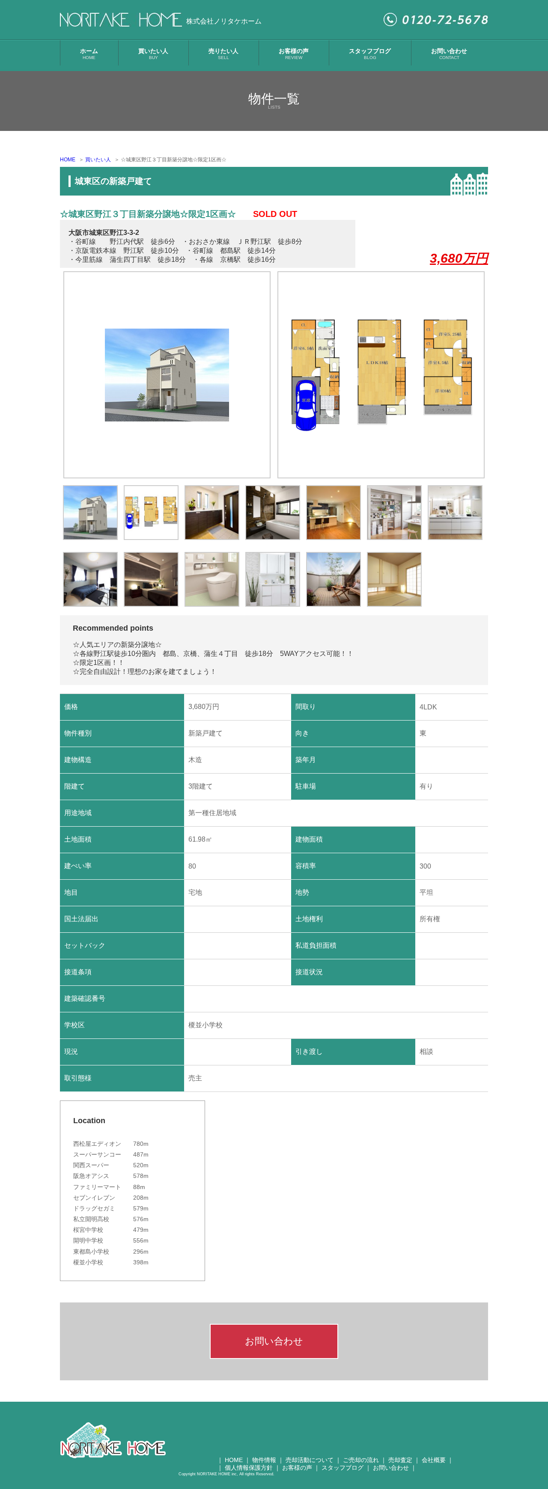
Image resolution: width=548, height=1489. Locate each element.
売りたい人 (223, 53)
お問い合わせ (449, 53)
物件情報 (264, 1459)
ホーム (89, 53)
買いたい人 (153, 53)
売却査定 (400, 1459)
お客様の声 (294, 53)
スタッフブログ (370, 53)
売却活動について (310, 1459)
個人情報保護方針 (249, 1467)
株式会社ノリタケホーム (224, 21)
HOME (67, 160)
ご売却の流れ (361, 1459)
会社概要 (434, 1459)
